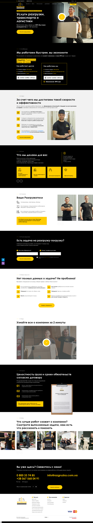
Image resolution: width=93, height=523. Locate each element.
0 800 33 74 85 (29, 1)
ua (75, 1)
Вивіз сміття (34, 499)
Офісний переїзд (68, 175)
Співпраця (54, 3)
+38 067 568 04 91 (21, 1)
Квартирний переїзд (36, 502)
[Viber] (3, 263)
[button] (18, 181)
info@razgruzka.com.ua (61, 475)
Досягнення (47, 3)
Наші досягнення (50, 502)
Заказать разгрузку (54, 487)
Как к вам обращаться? (24, 250)
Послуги (27, 3)
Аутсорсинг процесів (54, 175)
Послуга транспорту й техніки (39, 175)
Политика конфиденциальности (23, 518)
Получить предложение (25, 31)
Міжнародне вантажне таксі (37, 510)
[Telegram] (3, 259)
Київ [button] (72, 1)
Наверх (46, 517)
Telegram (26, 481)
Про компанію (39, 3)
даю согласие (47, 257)
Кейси (33, 3)
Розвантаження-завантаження (37, 507)
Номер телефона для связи (48, 250)
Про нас (49, 499)
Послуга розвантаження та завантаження (23, 174)
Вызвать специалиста (46, 305)
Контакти (60, 3)
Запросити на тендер (73, 4)
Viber (19, 481)
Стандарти (49, 500)
